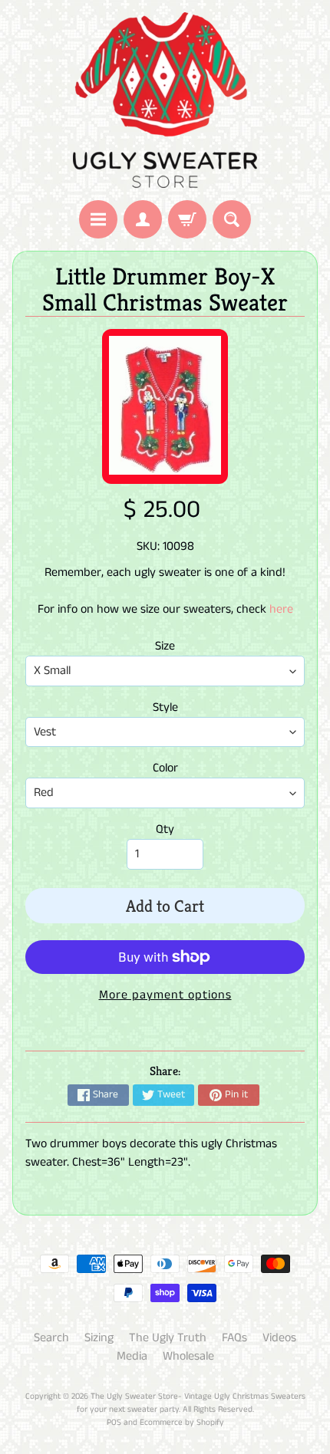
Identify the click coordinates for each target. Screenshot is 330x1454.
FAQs (234, 1338)
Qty (165, 829)
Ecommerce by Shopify (182, 1422)
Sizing (99, 1338)
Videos (279, 1338)
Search (51, 1338)
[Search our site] (232, 219)
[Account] (143, 219)
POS (114, 1422)
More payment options (165, 995)
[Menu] (98, 219)
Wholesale (188, 1356)
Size (165, 646)
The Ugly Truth (167, 1338)
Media (132, 1356)
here (281, 609)
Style (165, 707)
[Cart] (187, 219)
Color (165, 768)
